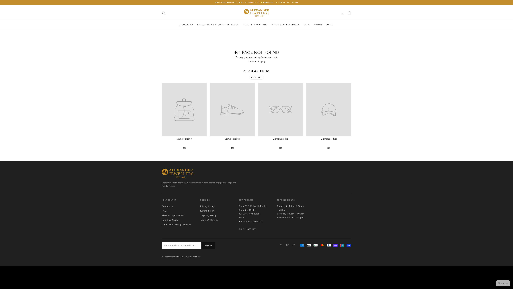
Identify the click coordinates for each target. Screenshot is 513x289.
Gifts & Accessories (286, 24)
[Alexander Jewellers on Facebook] (287, 244)
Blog (330, 24)
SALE (307, 24)
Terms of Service (209, 220)
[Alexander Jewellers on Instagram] (281, 244)
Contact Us (167, 206)
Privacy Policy (207, 206)
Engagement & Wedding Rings (218, 24)
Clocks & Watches (255, 24)
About (318, 24)
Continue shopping (256, 61)
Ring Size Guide (170, 220)
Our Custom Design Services (176, 224)
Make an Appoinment (173, 215)
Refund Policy (207, 211)
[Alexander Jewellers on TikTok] (294, 244)
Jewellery (186, 24)
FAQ (164, 211)
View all (256, 77)
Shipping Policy (208, 215)
